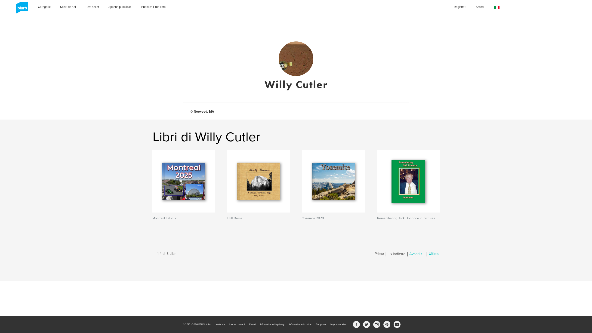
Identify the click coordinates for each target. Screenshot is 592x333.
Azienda (220, 324)
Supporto (321, 324)
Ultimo (434, 254)
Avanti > (415, 254)
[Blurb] (21, 9)
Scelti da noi (68, 7)
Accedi (480, 7)
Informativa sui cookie (300, 324)
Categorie (44, 7)
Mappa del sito (338, 324)
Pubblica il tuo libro (153, 7)
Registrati (460, 7)
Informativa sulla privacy (272, 324)
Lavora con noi (237, 324)
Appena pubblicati (120, 7)
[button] (497, 7)
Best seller (92, 7)
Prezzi (252, 324)
